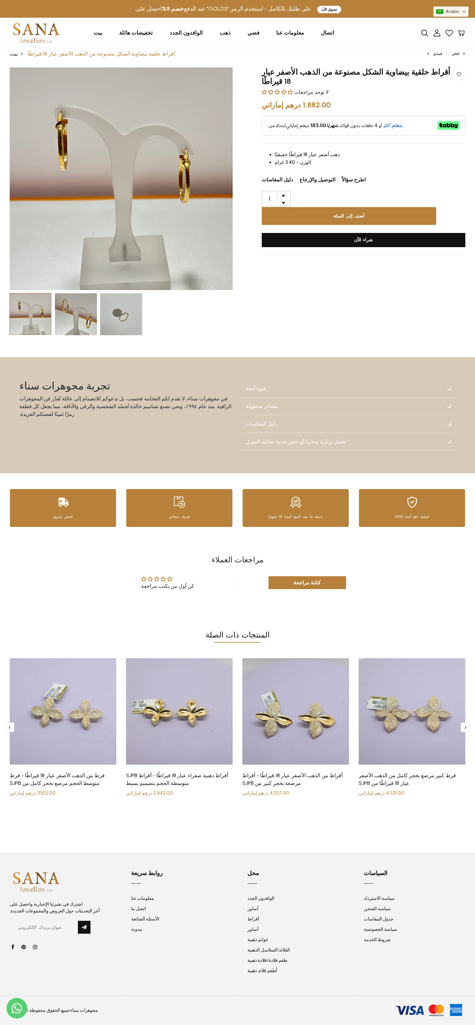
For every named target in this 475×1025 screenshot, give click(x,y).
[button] (277, 92)
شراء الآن (363, 240)
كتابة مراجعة (307, 582)
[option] (121, 178)
